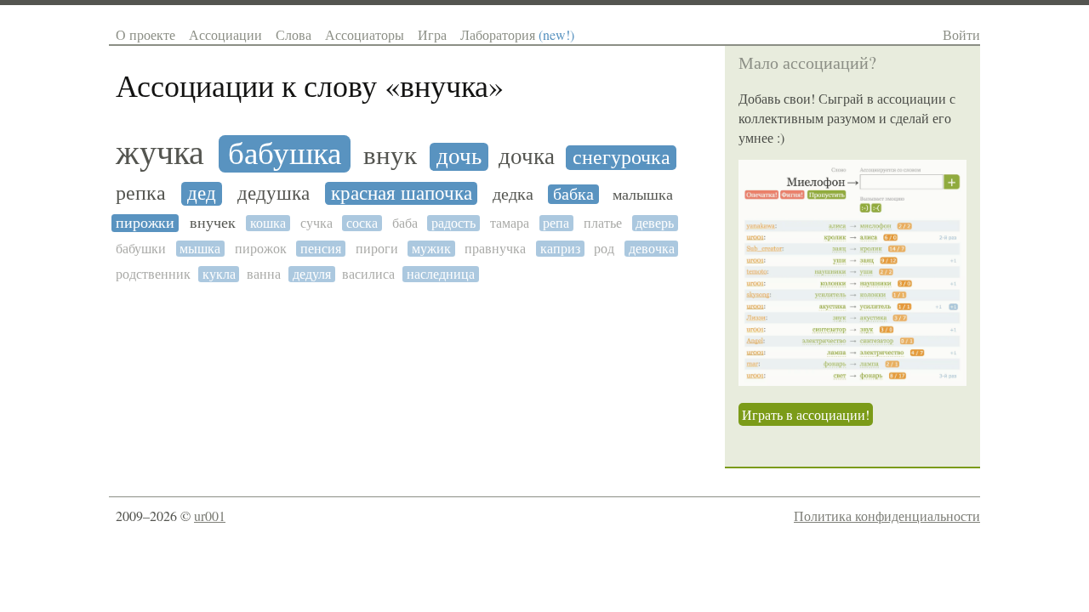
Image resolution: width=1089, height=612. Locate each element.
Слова (293, 34)
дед (201, 194)
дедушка (273, 193)
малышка (643, 195)
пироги (377, 249)
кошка (268, 223)
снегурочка (621, 157)
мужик (431, 249)
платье (603, 223)
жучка (160, 153)
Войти (961, 34)
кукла (219, 274)
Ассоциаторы (364, 34)
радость (453, 223)
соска (362, 223)
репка (141, 194)
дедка (513, 194)
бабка (573, 194)
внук (390, 156)
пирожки (145, 223)
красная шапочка (401, 193)
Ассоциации (225, 34)
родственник (153, 274)
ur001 (209, 515)
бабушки (141, 249)
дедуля (312, 274)
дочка (527, 157)
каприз (560, 249)
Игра (432, 34)
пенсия (320, 249)
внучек (213, 223)
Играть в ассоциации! (805, 414)
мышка (200, 249)
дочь (459, 157)
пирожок (261, 249)
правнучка (495, 249)
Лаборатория (517, 34)
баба (405, 223)
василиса (368, 274)
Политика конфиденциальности (887, 515)
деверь (655, 223)
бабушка (284, 154)
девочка (652, 249)
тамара (509, 223)
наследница (441, 274)
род (604, 249)
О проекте (145, 34)
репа (556, 223)
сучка (316, 223)
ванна (264, 274)
